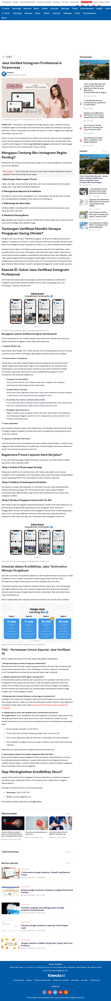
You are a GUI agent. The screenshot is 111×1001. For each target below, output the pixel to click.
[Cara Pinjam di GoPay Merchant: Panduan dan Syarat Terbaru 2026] (83, 214)
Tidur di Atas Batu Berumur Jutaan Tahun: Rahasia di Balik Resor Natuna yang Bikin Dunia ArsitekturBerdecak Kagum (95, 88)
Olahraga (67, 13)
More (4, 18)
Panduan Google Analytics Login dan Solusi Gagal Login (44, 926)
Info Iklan (65, 2)
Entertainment (89, 13)
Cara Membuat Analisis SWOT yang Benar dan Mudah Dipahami (93, 140)
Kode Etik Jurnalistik (44, 2)
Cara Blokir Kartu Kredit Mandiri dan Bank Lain (58, 833)
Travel (77, 13)
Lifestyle (56, 13)
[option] (13, 829)
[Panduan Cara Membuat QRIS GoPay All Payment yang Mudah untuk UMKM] (83, 202)
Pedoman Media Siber (28, 2)
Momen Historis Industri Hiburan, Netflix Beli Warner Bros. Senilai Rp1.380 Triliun (12, 834)
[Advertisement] (55, 38)
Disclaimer (56, 2)
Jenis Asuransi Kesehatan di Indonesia (36, 833)
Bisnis (37, 13)
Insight (99, 8)
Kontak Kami (74, 2)
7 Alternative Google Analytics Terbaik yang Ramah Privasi (45, 873)
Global (46, 13)
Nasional (28, 13)
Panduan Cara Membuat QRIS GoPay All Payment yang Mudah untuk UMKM (94, 115)
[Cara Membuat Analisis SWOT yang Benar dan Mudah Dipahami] (83, 225)
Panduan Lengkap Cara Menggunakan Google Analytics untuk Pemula (42, 908)
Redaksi (15, 2)
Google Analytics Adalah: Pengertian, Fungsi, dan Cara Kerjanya (47, 944)
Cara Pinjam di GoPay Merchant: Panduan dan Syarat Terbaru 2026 (93, 127)
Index (68, 813)
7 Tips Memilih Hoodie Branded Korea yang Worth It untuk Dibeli (95, 102)
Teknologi (17, 13)
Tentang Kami (6, 2)
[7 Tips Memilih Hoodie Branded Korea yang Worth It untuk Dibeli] (83, 191)
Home (7, 13)
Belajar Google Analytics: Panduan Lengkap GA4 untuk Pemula (47, 891)
